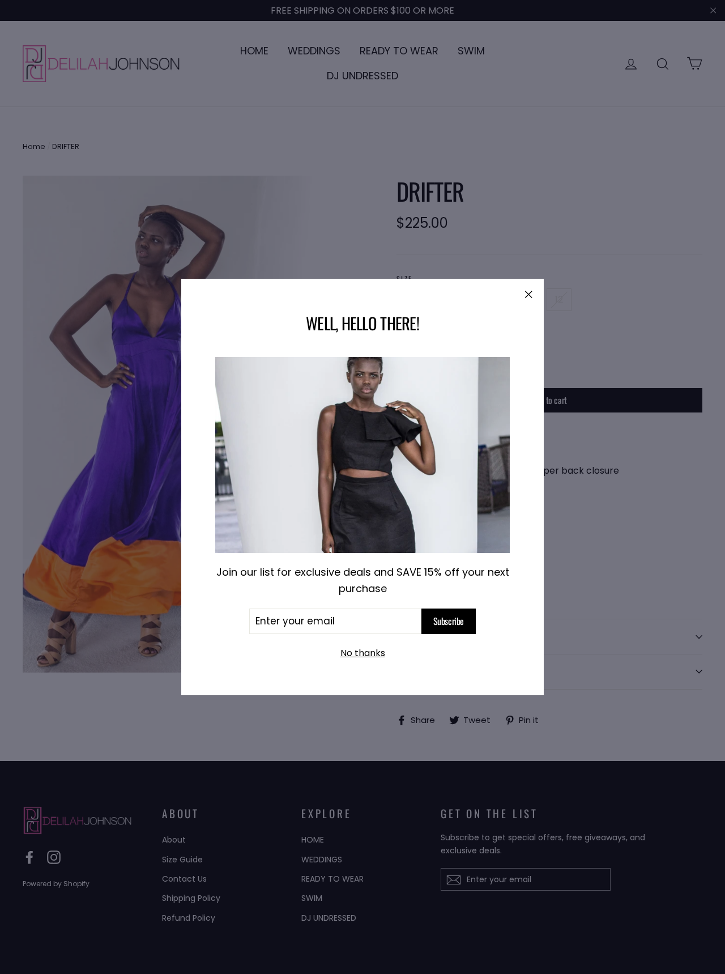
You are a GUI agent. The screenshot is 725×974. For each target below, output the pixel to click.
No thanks (362, 653)
